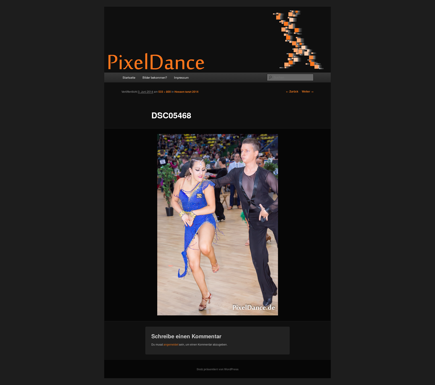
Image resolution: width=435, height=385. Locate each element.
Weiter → (308, 91)
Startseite (129, 77)
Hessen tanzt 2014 (186, 92)
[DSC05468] (217, 224)
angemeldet (171, 344)
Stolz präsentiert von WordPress (218, 369)
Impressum (181, 77)
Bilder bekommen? (155, 77)
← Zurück (292, 91)
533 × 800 (164, 92)
